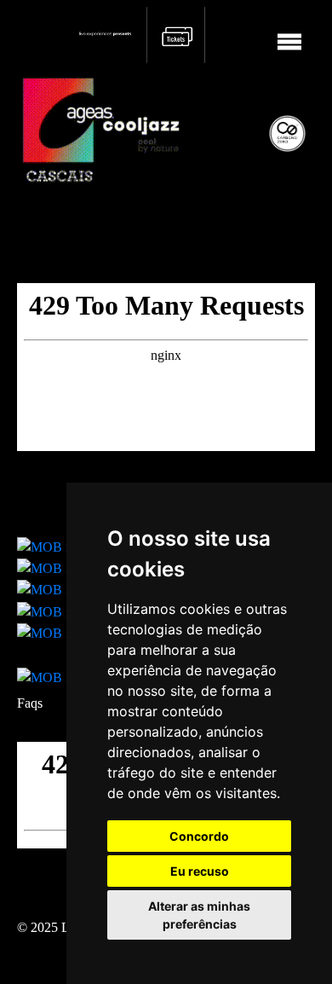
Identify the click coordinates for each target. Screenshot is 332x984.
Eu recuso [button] (199, 871)
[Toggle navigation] (290, 34)
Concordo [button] (199, 836)
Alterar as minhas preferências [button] (199, 915)
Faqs (30, 703)
